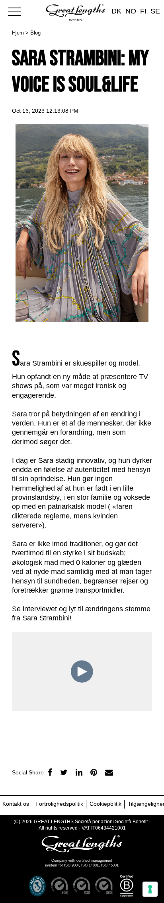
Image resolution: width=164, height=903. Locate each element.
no (130, 11)
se (155, 11)
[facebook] (50, 772)
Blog (35, 33)
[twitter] (64, 772)
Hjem (18, 33)
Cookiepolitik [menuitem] (105, 804)
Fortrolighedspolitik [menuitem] (59, 804)
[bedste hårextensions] (18, 11)
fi (143, 11)
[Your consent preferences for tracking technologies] (150, 889)
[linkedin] (79, 772)
